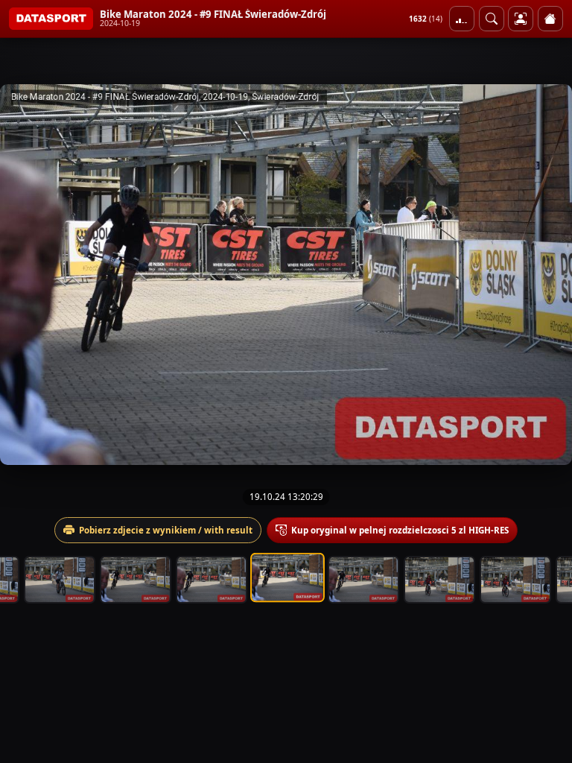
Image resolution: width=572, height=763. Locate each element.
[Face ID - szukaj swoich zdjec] (491, 18)
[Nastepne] (547, 274)
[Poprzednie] (24, 274)
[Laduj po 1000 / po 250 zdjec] (461, 18)
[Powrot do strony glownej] (550, 18)
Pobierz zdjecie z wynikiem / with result (165, 530)
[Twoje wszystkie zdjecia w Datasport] (520, 18)
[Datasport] (51, 18)
